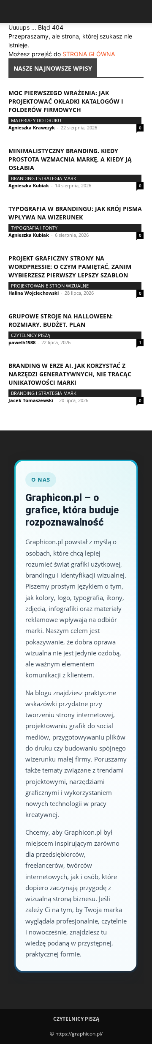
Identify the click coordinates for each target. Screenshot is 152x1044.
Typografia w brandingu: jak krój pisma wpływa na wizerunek (75, 213)
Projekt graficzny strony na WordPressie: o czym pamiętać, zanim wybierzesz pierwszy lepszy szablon (69, 266)
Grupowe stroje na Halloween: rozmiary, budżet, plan (60, 320)
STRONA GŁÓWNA (88, 54)
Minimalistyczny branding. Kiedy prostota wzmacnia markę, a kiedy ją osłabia (70, 159)
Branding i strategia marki (44, 178)
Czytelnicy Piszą (30, 335)
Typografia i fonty (34, 228)
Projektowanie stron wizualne (50, 285)
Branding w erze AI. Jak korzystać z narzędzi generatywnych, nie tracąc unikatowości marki (69, 374)
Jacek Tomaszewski (30, 400)
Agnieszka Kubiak (28, 185)
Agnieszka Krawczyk (31, 127)
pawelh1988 (21, 342)
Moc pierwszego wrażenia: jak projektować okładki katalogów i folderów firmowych (65, 101)
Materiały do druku (36, 120)
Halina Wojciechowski (33, 293)
